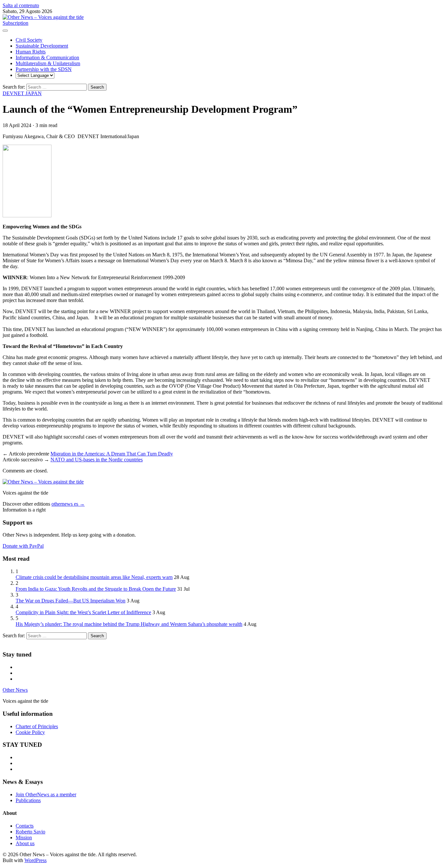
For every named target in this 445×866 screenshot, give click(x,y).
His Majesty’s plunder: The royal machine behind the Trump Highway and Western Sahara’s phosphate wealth (129, 624)
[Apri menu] (5, 31)
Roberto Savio (30, 831)
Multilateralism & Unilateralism (48, 63)
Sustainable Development (42, 46)
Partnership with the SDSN (44, 69)
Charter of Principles (37, 726)
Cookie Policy (30, 732)
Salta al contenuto (21, 5)
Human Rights (31, 51)
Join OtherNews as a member (46, 794)
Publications (28, 800)
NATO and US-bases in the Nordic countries (96, 459)
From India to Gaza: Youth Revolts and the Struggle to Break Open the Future (96, 589)
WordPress (35, 860)
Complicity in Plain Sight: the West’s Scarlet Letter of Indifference (83, 612)
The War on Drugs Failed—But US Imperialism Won (70, 600)
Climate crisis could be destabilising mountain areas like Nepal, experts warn (94, 577)
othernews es (68, 504)
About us (25, 843)
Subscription (15, 23)
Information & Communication (47, 57)
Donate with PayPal (23, 546)
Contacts (25, 826)
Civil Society (29, 40)
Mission (24, 837)
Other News (15, 690)
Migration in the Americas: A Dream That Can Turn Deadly (111, 453)
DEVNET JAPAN (22, 93)
